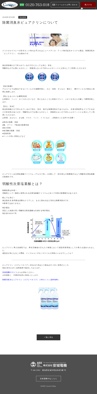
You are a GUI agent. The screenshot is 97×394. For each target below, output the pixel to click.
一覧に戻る (48, 337)
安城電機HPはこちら (48, 379)
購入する (88, 5)
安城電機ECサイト (10, 272)
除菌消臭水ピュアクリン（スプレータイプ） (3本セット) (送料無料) (30, 280)
